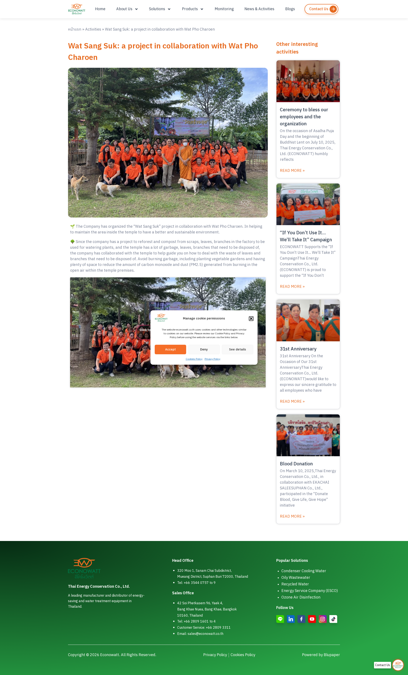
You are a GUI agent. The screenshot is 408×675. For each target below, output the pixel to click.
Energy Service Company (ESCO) (309, 591)
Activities (93, 29)
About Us (124, 9)
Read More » (292, 171)
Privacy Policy (212, 359)
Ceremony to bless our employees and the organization (304, 117)
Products (190, 9)
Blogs (290, 9)
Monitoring (224, 9)
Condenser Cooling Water (303, 571)
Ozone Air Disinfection (300, 597)
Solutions (157, 9)
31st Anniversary (298, 349)
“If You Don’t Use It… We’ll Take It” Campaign (306, 236)
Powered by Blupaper (321, 655)
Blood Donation (296, 464)
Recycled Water (295, 584)
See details (237, 349)
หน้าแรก (74, 29)
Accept (170, 349)
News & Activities (259, 9)
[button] (251, 318)
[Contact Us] (398, 665)
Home (100, 9)
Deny (204, 349)
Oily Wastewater (295, 578)
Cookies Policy (194, 359)
